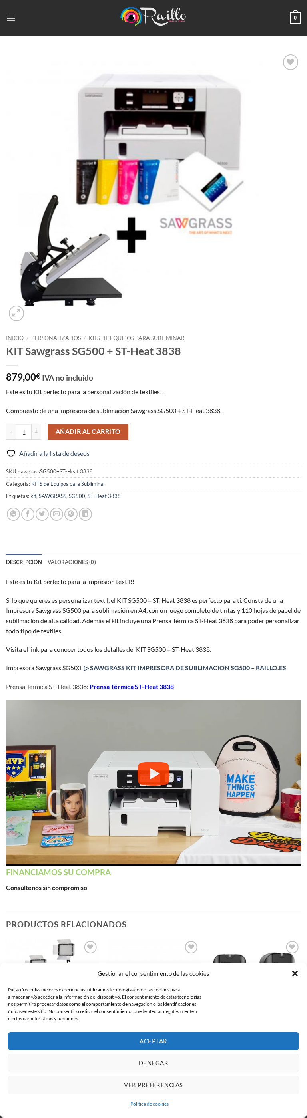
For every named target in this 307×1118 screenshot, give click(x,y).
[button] (295, 973)
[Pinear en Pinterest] (71, 514)
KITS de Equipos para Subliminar (136, 338)
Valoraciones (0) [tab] (72, 562)
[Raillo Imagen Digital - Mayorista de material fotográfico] (153, 18)
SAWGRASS (52, 496)
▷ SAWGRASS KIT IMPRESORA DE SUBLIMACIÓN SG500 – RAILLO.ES (185, 667)
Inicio (15, 338)
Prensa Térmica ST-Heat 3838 (132, 686)
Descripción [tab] (24, 562)
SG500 (77, 496)
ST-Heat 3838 (104, 496)
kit (33, 496)
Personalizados (56, 338)
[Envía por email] (56, 514)
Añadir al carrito (88, 431)
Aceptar (153, 1041)
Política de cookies (149, 1104)
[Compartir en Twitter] (42, 514)
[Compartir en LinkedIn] (85, 514)
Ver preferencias (153, 1084)
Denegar (153, 1062)
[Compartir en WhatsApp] (13, 514)
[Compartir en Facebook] (27, 514)
